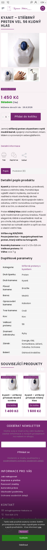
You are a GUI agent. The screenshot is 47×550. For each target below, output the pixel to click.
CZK (42, 2)
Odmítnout (23, 545)
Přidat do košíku (26, 116)
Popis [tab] (6, 171)
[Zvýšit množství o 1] (9, 117)
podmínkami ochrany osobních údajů (23, 461)
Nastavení (23, 532)
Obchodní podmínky (12, 491)
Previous (39, 369)
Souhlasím (23, 538)
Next (43, 369)
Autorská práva (9, 488)
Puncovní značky (10, 484)
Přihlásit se (23, 452)
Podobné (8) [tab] (19, 171)
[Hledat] (31, 2)
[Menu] (3, 8)
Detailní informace (10, 146)
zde (39, 527)
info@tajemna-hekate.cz (18, 510)
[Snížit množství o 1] (3, 117)
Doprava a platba (10, 480)
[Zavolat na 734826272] (8, 2)
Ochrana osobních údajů (14, 495)
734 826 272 (11, 514)
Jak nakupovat (9, 476)
